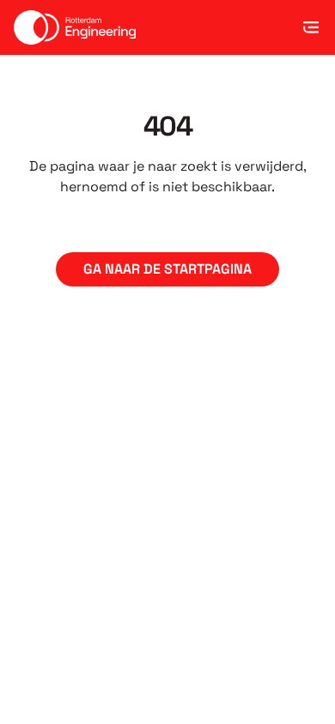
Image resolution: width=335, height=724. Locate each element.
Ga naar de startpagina (167, 269)
